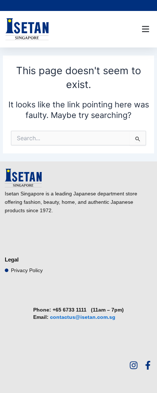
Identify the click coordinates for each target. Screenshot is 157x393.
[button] (145, 29)
